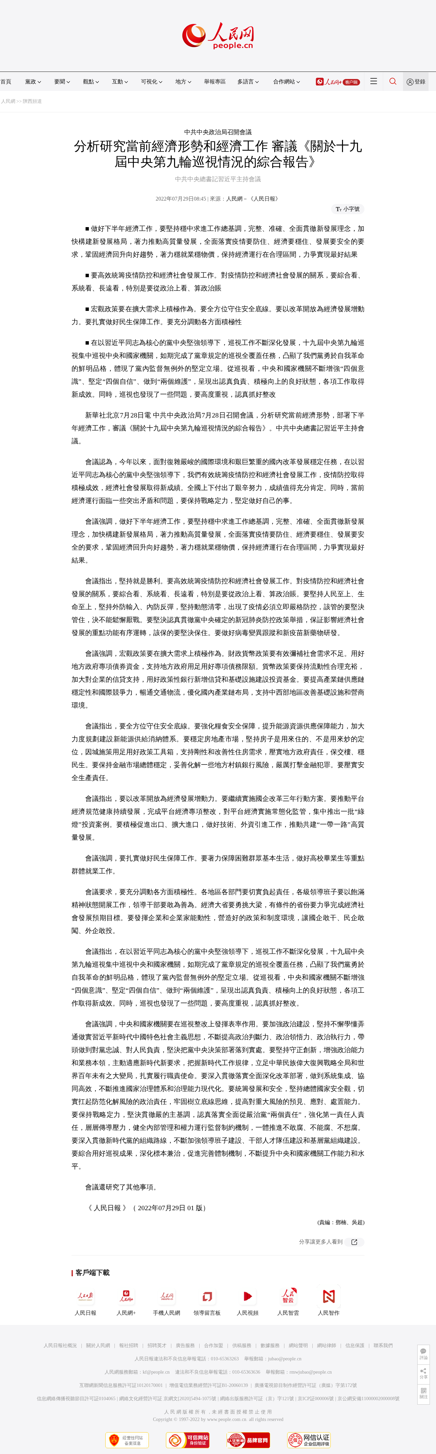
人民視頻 (248, 1313)
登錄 (420, 81)
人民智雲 (288, 1313)
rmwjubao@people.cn (311, 1372)
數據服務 (270, 1345)
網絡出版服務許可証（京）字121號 (257, 1398)
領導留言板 (207, 1313)
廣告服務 (185, 1345)
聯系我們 (383, 1345)
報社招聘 (128, 1345)
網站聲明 (298, 1345)
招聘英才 (157, 1345)
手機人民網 (166, 1313)
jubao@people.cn (284, 1358)
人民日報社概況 (60, 1345)
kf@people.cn (156, 1372)
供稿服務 (241, 1345)
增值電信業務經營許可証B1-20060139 (208, 1385)
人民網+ (126, 1313)
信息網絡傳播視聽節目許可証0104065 (76, 1398)
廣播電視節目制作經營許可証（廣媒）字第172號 (305, 1385)
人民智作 (329, 1313)
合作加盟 (213, 1345)
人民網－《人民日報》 (253, 199)
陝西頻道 (32, 101)
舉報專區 (215, 81)
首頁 (5, 81)
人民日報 (85, 1313)
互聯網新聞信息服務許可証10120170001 (121, 1385)
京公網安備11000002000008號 (369, 1398)
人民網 (8, 101)
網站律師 (326, 1345)
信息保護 (354, 1345)
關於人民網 (98, 1345)
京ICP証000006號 (316, 1398)
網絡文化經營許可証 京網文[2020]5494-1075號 (167, 1398)
